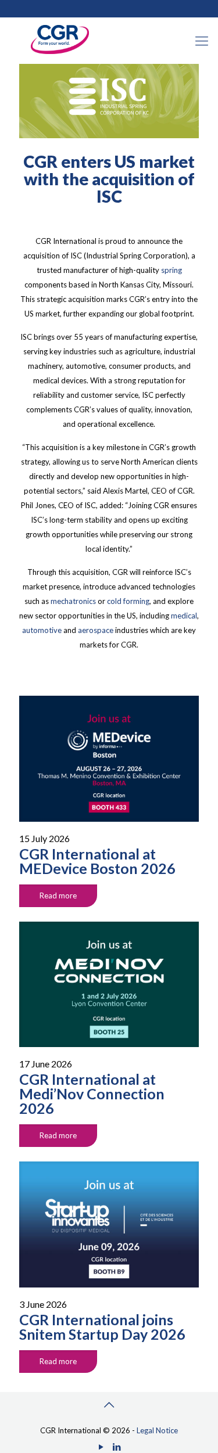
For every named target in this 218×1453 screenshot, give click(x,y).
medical (184, 615)
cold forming (128, 601)
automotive (42, 630)
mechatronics (73, 601)
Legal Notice (157, 1430)
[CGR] (60, 51)
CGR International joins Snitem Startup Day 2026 (102, 1327)
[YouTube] (101, 1446)
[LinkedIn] (117, 1446)
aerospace (95, 630)
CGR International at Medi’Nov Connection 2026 (92, 1093)
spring (171, 270)
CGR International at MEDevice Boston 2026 (97, 861)
